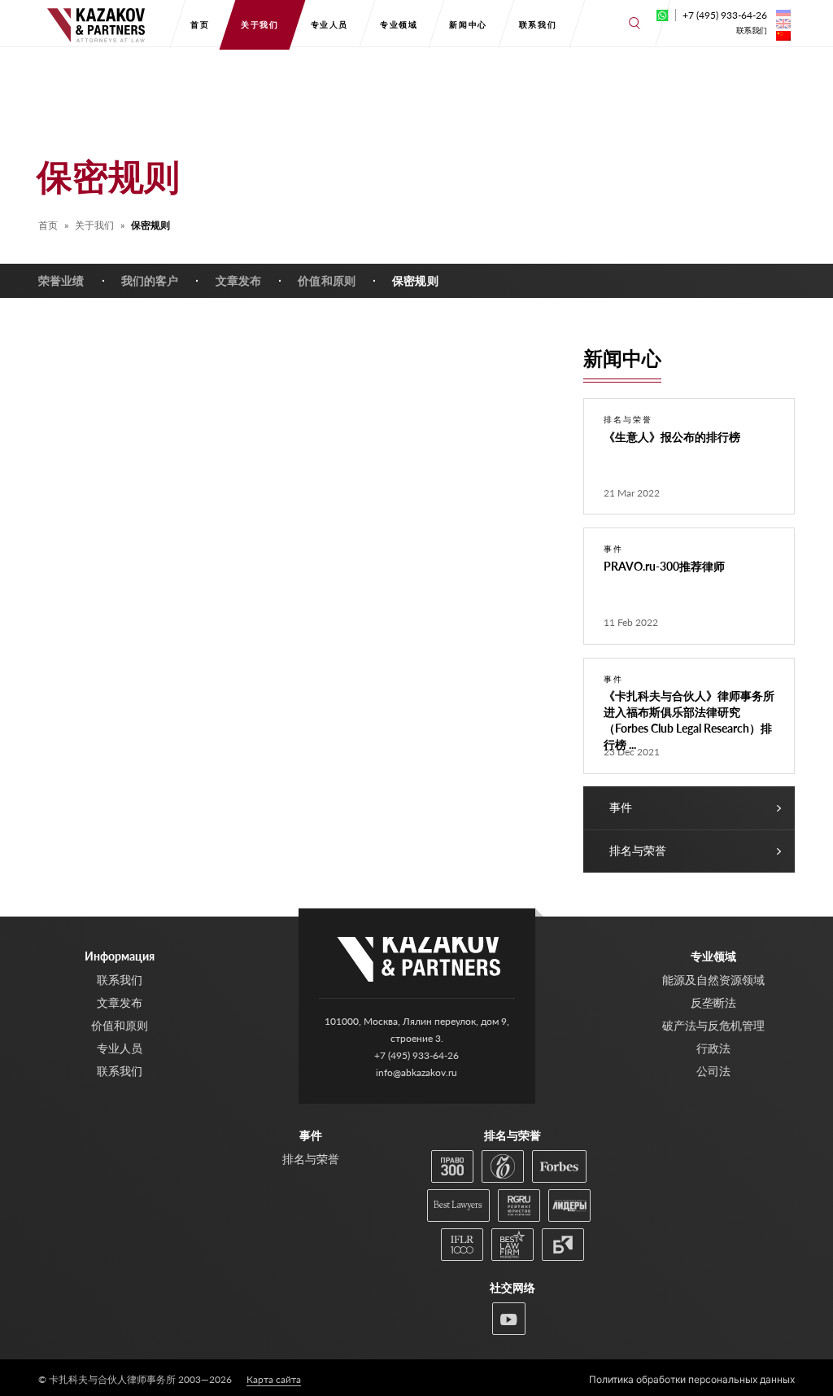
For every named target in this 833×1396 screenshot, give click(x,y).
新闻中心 (467, 24)
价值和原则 (326, 280)
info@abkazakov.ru (416, 1072)
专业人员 (329, 24)
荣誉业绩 (61, 280)
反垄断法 (713, 1002)
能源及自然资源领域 (713, 980)
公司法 (713, 1071)
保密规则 (415, 280)
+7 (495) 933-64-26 (725, 15)
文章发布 (239, 280)
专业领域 (398, 24)
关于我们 (259, 24)
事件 (620, 807)
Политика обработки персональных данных (692, 1379)
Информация (120, 956)
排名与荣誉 (637, 850)
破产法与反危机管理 (713, 1025)
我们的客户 (150, 280)
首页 (199, 24)
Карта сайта (273, 1379)
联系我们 (537, 24)
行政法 (713, 1048)
